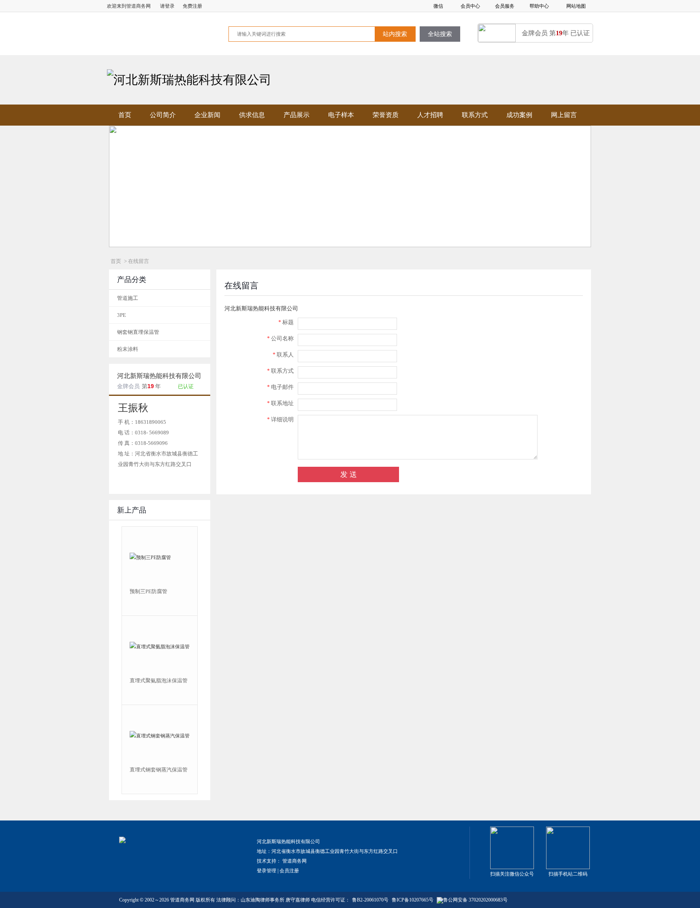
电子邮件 (280, 387)
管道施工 (127, 298)
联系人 (283, 355)
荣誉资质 (386, 114)
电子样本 (341, 114)
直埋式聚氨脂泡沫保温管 (159, 680)
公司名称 (280, 338)
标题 (286, 322)
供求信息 (252, 114)
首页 (124, 114)
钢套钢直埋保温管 (138, 332)
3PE (121, 315)
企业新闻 (207, 114)
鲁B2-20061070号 (370, 900)
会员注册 (289, 871)
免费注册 (192, 6)
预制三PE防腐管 (148, 591)
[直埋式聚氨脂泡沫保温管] (160, 646)
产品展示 (296, 114)
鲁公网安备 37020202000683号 (475, 900)
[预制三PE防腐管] (160, 557)
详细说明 (280, 420)
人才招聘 (430, 114)
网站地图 (576, 6)
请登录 (167, 6)
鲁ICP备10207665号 (412, 900)
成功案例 (519, 114)
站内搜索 (395, 34)
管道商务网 (294, 861)
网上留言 (564, 114)
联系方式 (475, 114)
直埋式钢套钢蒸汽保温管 (159, 770)
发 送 (348, 474)
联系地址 (280, 403)
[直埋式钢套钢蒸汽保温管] (160, 735)
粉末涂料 (127, 349)
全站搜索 (440, 34)
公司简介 (163, 114)
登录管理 (266, 871)
